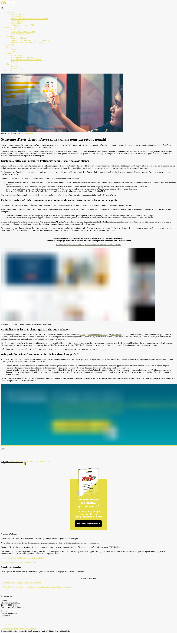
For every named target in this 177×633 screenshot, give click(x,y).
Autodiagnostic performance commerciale (26, 60)
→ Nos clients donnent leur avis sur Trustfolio (18, 629)
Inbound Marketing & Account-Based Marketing (29, 19)
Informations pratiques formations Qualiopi (27, 42)
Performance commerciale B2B (22, 25)
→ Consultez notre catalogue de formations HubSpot (21, 583)
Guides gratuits (16, 55)
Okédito (9, 64)
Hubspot (23, 461)
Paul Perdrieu (28, 133)
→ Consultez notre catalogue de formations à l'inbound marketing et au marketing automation (36, 587)
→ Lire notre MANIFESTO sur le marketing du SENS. (22, 558)
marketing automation (97, 335)
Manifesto (14, 66)
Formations (10, 36)
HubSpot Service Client (20, 34)
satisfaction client (33, 461)
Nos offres (10, 12)
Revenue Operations (18, 14)
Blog (8, 47)
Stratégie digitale (17, 16)
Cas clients (10, 45)
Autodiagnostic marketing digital (23, 57)
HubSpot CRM (16, 29)
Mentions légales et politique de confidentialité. (19, 562)
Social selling (16, 23)
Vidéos (13, 51)
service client (116, 335)
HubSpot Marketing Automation (23, 32)
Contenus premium (18, 21)
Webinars (14, 62)
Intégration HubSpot (13, 27)
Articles (13, 49)
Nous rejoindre (16, 68)
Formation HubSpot (18, 38)
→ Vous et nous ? (7, 624)
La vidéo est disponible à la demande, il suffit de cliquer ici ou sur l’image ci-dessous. (88, 245)
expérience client (14, 461)
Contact (9, 70)
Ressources (10, 53)
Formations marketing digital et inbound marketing (30, 40)
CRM (82, 335)
